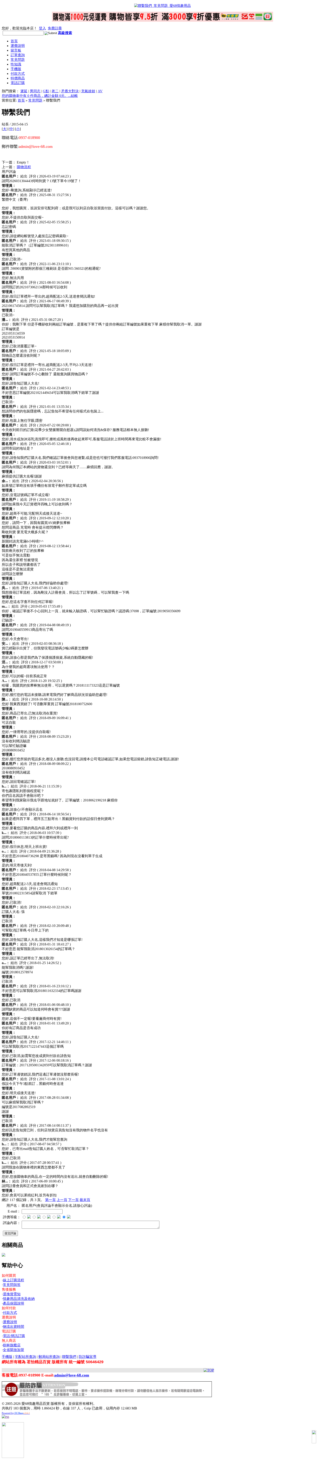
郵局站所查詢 (49, 1357)
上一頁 (62, 1200)
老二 (55, 91)
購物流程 (24, 167)
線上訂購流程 (13, 1280)
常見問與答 (12, 1285)
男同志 (35, 91)
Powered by (16, 1413)
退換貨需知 (12, 1294)
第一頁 (50, 1200)
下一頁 (73, 1200)
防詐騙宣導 (87, 1357)
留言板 (16, 50)
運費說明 (18, 46)
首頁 (14, 41)
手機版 (16, 69)
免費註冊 (55, 28)
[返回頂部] (314, 1436)
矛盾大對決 (70, 91)
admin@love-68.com (71, 1375)
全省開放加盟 (13, 1350)
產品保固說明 (13, 1303)
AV (100, 91)
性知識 (16, 64)
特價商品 (18, 78)
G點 (46, 91)
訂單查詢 (18, 55)
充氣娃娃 (88, 91)
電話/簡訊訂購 (14, 1336)
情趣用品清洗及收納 (19, 1299)
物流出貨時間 (13, 1326)
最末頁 (85, 1200)
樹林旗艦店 (12, 1345)
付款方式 (18, 73)
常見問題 (18, 60)
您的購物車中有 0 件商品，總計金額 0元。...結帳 (40, 96)
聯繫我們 (69, 1357)
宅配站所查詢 (25, 1357)
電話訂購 (18, 83)
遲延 (23, 91)
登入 (42, 28)
